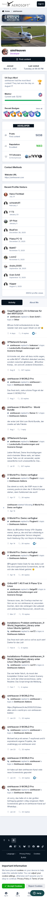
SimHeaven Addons (23, 385)
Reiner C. (34, 413)
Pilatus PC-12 (15, 239)
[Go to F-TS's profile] (6, 212)
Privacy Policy (25, 854)
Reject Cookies (35, 886)
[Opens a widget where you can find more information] (37, 893)
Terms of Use (37, 879)
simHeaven (15, 317)
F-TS (11, 212)
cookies (20, 870)
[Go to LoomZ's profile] (6, 257)
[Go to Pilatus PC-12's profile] (6, 239)
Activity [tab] (11, 302)
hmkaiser (34, 345)
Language (11, 854)
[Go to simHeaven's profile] (3, 312)
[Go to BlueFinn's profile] (6, 230)
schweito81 (14, 203)
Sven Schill (14, 275)
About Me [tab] (34, 302)
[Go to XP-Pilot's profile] (6, 221)
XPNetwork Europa (17, 342)
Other (16, 319)
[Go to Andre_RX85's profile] (29, 156)
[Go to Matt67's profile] (6, 248)
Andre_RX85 (15, 266)
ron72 (33, 631)
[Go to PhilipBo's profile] (32, 156)
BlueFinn (13, 230)
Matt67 (12, 248)
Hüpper (12, 284)
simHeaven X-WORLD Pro (20, 378)
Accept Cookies (15, 886)
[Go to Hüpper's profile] (6, 284)
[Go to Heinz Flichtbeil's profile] (6, 194)
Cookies (37, 854)
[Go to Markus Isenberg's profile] (35, 156)
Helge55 (33, 589)
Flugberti (34, 478)
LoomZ (12, 257)
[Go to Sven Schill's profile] (37, 156)
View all (39, 108)
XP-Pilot (13, 221)
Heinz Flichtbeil (16, 194)
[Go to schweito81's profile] (6, 203)
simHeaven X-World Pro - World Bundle (23, 408)
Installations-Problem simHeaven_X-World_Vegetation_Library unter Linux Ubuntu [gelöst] (26, 625)
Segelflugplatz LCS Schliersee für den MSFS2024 (24, 312)
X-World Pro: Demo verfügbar (22, 475)
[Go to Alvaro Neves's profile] (26, 156)
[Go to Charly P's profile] (40, 156)
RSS (24, 858)
